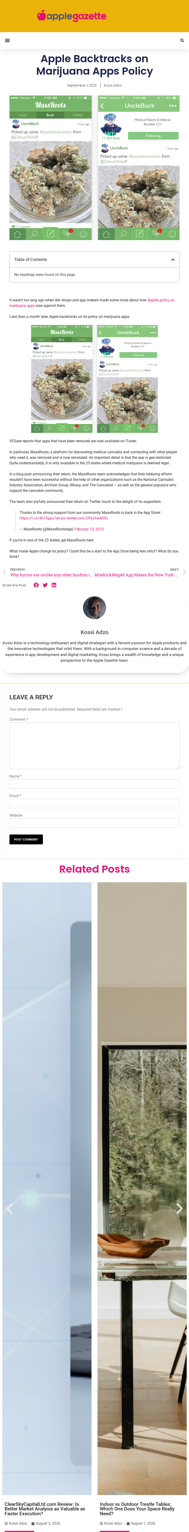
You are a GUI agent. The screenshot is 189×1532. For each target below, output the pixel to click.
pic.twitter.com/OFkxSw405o (84, 518)
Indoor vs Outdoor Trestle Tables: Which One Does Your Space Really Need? (137, 1509)
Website (15, 815)
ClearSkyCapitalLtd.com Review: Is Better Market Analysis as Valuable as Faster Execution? (45, 1509)
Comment (18, 719)
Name (15, 776)
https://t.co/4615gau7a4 (40, 518)
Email (15, 796)
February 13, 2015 (89, 529)
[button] (7, 40)
